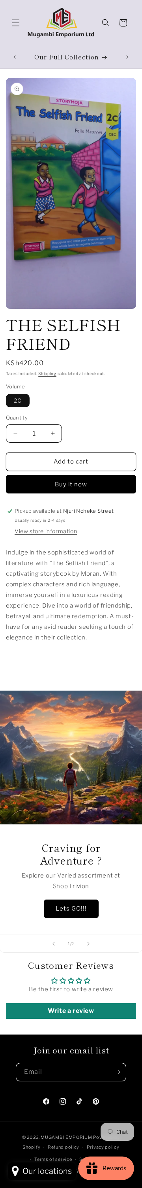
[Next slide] (88, 943)
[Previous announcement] (14, 57)
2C (18, 400)
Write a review (71, 1010)
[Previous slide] (53, 943)
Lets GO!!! (71, 908)
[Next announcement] (127, 57)
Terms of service (53, 1159)
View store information (46, 531)
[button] (15, 22)
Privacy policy (103, 1147)
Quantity (17, 417)
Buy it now (71, 484)
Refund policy (63, 1147)
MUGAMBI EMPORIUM (66, 1137)
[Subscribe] (117, 1072)
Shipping (47, 373)
